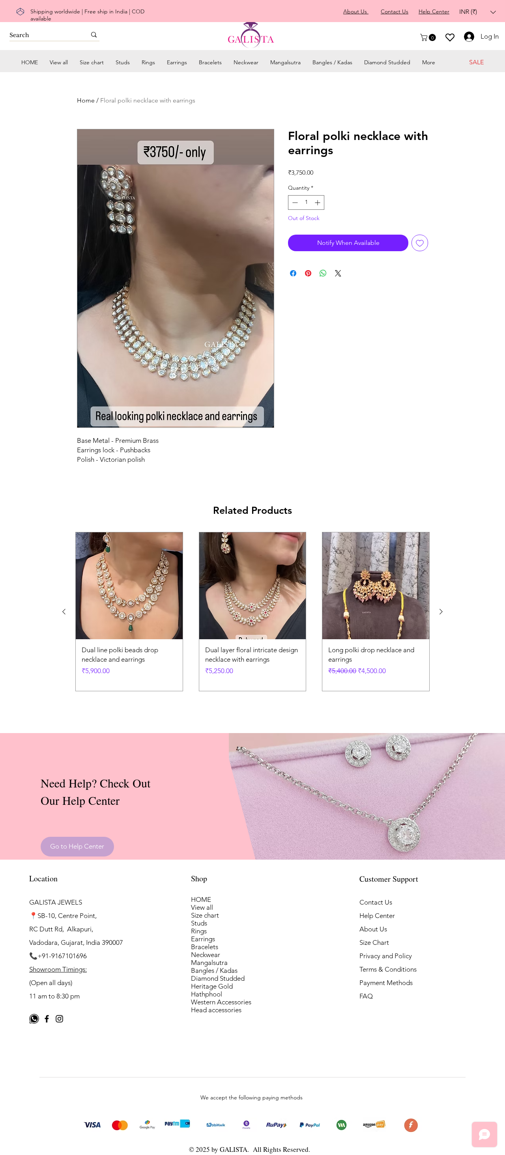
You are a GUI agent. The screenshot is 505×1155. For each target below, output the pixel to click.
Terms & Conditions (388, 969)
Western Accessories (221, 1002)
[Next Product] (441, 611)
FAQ (366, 996)
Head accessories (216, 1010)
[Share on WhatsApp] (323, 273)
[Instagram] (59, 1019)
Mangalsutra (209, 963)
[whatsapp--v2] (34, 1019)
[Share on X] (338, 273)
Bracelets (204, 947)
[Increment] (318, 202)
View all (202, 907)
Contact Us (375, 902)
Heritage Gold (212, 986)
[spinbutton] (306, 202)
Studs (199, 923)
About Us (373, 929)
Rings (199, 931)
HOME (201, 899)
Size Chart (374, 942)
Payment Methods (386, 983)
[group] (252, 611)
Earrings (203, 939)
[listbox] (477, 12)
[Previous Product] (64, 611)
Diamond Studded (218, 978)
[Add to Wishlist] (419, 243)
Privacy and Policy (385, 956)
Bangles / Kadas (214, 970)
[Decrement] (294, 202)
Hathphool (206, 994)
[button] (477, 12)
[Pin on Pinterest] (308, 273)
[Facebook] (47, 1019)
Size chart (205, 915)
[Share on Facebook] (293, 273)
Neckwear (205, 955)
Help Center (377, 916)
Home (86, 100)
